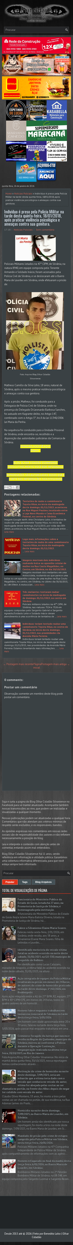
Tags (25, 882)
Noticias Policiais (23, 193)
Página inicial (37, 665)
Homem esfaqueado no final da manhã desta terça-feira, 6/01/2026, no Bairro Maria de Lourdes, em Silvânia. (44, 1164)
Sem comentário (45, 229)
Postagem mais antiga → (55, 664)
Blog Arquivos (43, 882)
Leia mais (9, 531)
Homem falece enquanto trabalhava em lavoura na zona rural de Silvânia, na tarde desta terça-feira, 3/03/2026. (43, 1014)
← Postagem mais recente (18, 664)
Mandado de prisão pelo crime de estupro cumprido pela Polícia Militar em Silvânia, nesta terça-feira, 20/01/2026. (43, 1139)
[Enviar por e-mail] (6, 487)
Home (8, 193)
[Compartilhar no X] (14, 487)
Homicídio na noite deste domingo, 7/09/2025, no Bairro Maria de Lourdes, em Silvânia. (43, 1114)
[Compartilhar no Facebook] (18, 487)
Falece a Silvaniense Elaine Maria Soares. (42, 928)
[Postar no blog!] (10, 487)
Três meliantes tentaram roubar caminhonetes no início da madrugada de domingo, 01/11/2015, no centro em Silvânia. (44, 596)
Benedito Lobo (52, 1233)
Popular (9, 882)
